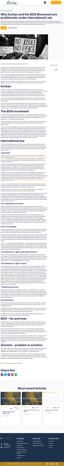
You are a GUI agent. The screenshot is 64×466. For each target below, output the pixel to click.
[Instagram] (54, 464)
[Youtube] (57, 464)
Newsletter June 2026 (51, 410)
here (4, 363)
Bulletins (5, 407)
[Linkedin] (47, 464)
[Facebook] (52, 464)
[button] (45, 3)
